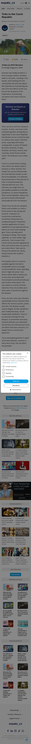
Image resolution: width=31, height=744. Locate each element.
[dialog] (15, 372)
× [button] (27, 353)
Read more (14, 362)
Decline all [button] (16, 385)
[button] (15, 390)
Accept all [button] (16, 381)
